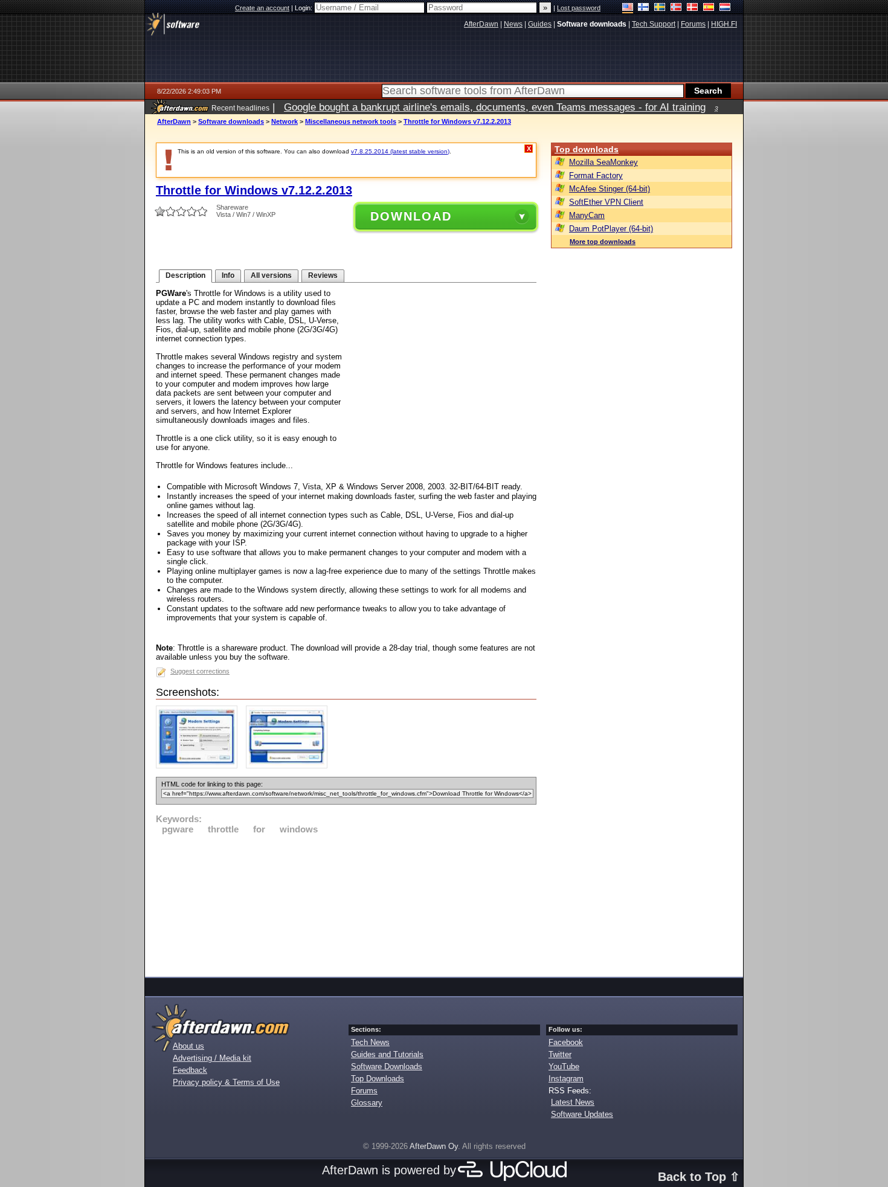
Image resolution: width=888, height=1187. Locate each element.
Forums (364, 1090)
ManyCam (587, 215)
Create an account (262, 7)
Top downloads (587, 149)
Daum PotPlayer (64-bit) (611, 228)
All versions (271, 275)
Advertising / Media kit (212, 1058)
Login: (304, 7)
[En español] (709, 8)
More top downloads (602, 241)
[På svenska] (660, 8)
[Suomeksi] (643, 8)
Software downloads (231, 121)
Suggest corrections (200, 671)
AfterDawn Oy (434, 1146)
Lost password (578, 7)
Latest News (572, 1102)
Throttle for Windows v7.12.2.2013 (457, 121)
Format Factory (596, 175)
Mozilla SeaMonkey (603, 162)
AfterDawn (174, 121)
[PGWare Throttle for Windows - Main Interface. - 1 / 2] (199, 765)
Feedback (190, 1070)
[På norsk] (676, 8)
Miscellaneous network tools (350, 121)
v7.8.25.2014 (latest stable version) (400, 151)
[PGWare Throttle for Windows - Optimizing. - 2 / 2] (289, 765)
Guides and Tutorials (387, 1054)
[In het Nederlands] (725, 8)
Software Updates (582, 1114)
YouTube (564, 1066)
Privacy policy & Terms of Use (226, 1082)
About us (188, 1045)
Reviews (323, 275)
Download (411, 216)
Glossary (366, 1102)
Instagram (566, 1078)
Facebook (566, 1042)
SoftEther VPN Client (606, 202)
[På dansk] (692, 8)
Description (185, 275)
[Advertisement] (346, 903)
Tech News (370, 1042)
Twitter (560, 1054)
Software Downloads (386, 1066)
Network (284, 121)
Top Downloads (377, 1078)
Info (228, 275)
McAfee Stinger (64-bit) (609, 188)
